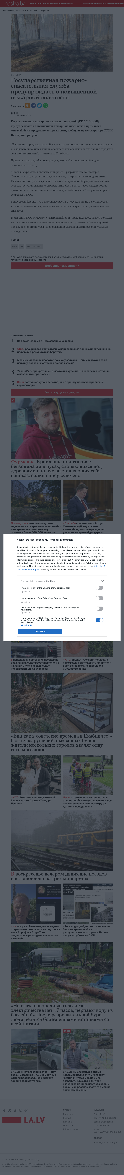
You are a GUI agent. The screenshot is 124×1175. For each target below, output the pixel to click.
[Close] (114, 540)
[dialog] (62, 587)
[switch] (99, 588)
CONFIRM (40, 631)
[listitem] (62, 581)
